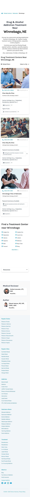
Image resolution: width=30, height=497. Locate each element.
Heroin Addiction (5, 433)
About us (3, 469)
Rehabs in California (6, 324)
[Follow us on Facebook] (2, 483)
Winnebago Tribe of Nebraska (12, 194)
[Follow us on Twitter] (5, 483)
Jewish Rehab (4, 451)
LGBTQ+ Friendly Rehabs (7, 389)
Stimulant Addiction (5, 412)
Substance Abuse (6, 409)
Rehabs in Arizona (5, 331)
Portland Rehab (5, 370)
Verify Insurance (5, 477)
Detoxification (4, 442)
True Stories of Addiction (7, 475)
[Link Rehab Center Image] (15, 78)
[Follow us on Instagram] (8, 483)
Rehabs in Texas (5, 328)
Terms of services (14, 491)
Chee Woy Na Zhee (8, 93)
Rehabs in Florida (5, 321)
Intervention (4, 396)
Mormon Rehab (5, 456)
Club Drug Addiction (6, 431)
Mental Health (4, 382)
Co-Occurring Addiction (6, 463)
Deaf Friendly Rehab (6, 461)
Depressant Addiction (6, 414)
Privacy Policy (22, 491)
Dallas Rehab (4, 354)
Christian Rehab (5, 454)
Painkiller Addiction (5, 419)
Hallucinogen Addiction (6, 421)
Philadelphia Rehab (5, 361)
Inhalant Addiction (5, 426)
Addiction (4, 379)
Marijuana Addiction (6, 424)
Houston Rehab (5, 358)
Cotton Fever (4, 386)
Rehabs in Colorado (6, 333)
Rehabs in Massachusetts (7, 335)
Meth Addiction (4, 428)
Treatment (4, 439)
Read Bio (13, 293)
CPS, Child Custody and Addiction (9, 403)
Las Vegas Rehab (5, 363)
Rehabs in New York (5, 326)
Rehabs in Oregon (5, 338)
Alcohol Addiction (5, 417)
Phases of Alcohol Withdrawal (8, 391)
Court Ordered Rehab (6, 400)
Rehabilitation (4, 444)
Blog (2, 472)
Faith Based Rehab (5, 458)
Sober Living (4, 447)
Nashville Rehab (5, 356)
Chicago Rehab (5, 372)
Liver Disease (4, 393)
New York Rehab (5, 368)
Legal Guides (4, 398)
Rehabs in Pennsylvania (6, 340)
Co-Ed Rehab (4, 449)
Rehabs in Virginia (5, 342)
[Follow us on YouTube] (11, 483)
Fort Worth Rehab (5, 351)
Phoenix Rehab (5, 365)
